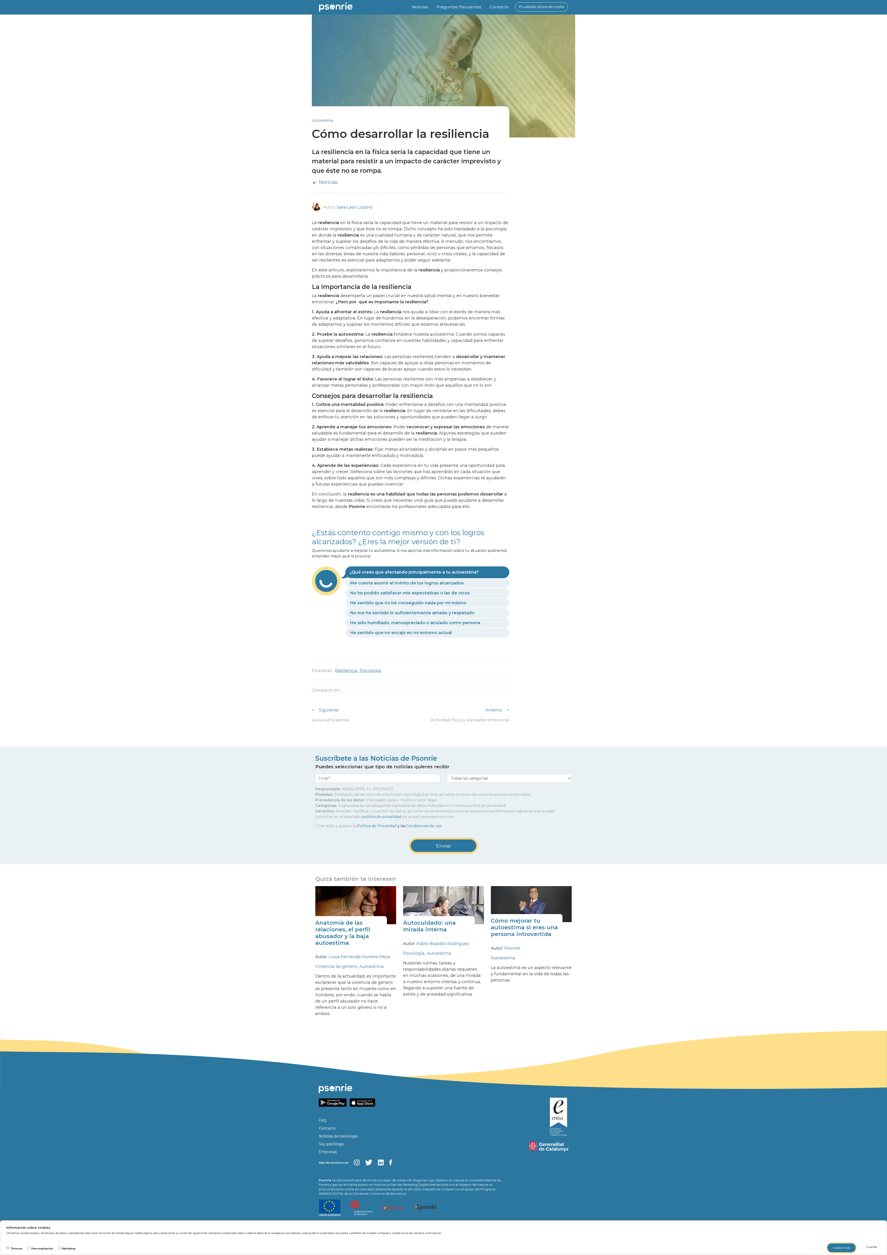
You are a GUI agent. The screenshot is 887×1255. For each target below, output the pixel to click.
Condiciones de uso (424, 826)
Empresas (328, 1152)
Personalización (42, 1248)
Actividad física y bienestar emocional (470, 720)
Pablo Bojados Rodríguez (442, 943)
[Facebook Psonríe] (390, 1162)
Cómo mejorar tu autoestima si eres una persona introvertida (524, 927)
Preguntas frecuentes (459, 6)
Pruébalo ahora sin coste (541, 7)
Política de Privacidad (377, 826)
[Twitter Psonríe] (368, 1162)
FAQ (323, 1120)
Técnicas (16, 1248)
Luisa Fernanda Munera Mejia (359, 956)
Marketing (68, 1248)
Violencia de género (336, 966)
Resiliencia (346, 670)
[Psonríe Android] (334, 1102)
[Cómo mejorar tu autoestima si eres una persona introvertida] (531, 904)
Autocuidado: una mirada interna (429, 926)
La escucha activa (330, 720)
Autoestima (322, 120)
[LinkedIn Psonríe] (381, 1162)
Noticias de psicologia (338, 1136)
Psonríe (512, 948)
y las (380, 826)
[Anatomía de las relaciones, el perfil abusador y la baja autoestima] (355, 905)
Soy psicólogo (331, 1144)
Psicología (371, 670)
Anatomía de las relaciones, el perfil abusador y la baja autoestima (342, 932)
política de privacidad (381, 816)
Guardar (872, 1247)
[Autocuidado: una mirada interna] (443, 905)
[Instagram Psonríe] (357, 1162)
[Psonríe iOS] (363, 1102)
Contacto (499, 6)
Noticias (420, 6)
